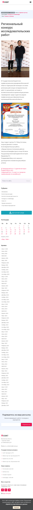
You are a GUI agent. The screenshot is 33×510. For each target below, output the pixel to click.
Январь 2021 (5, 403)
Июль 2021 (4, 389)
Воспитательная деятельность (10, 196)
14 (15, 230)
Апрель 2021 (5, 396)
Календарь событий (8, 477)
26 (6, 234)
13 (10, 230)
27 (10, 234)
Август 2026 (5, 249)
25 (2, 234)
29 (19, 234)
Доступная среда (18, 213)
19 (6, 232)
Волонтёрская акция (7, 194)
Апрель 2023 (5, 341)
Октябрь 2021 (5, 382)
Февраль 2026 (5, 262)
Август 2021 (5, 387)
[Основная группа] (2, 490)
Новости (4, 201)
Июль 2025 (4, 279)
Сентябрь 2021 (5, 384)
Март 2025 (4, 288)
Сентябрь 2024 (5, 302)
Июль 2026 (4, 251)
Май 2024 (4, 311)
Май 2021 (4, 394)
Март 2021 (4, 398)
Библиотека (6, 471)
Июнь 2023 (4, 336)
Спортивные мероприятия (8, 205)
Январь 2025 (5, 292)
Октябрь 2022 (5, 354)
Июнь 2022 (4, 364)
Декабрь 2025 (5, 267)
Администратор (23, 12)
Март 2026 (4, 260)
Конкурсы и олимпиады (14, 14)
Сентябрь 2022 (5, 357)
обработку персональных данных (16, 504)
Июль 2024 (4, 306)
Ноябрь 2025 (5, 269)
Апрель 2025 (5, 285)
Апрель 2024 (5, 313)
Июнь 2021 (4, 391)
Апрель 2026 (5, 258)
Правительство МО (8, 458)
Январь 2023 (5, 348)
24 (28, 232)
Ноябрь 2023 (5, 325)
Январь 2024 (5, 320)
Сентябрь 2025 (5, 274)
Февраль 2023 (5, 345)
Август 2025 (5, 276)
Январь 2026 (5, 265)
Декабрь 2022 (5, 350)
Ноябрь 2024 (5, 297)
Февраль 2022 (5, 373)
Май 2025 (4, 283)
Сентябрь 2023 (5, 329)
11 (2, 230)
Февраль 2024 (5, 318)
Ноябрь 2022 (5, 352)
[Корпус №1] (6, 490)
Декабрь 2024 (5, 295)
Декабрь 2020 (5, 405)
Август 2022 (5, 359)
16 (24, 230)
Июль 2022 (4, 361)
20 (10, 232)
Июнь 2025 (4, 281)
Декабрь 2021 (5, 377)
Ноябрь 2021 (5, 380)
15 (19, 230)
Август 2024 (5, 304)
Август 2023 (5, 331)
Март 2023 (4, 343)
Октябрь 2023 (5, 327)
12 (6, 230)
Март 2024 (4, 315)
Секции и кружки (7, 474)
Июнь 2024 (4, 308)
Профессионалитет (7, 203)
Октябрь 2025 (5, 272)
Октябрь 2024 (5, 299)
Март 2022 (4, 371)
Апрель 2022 (5, 368)
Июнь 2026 (4, 253)
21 (15, 232)
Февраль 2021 (5, 401)
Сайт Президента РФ (8, 452)
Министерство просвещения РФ (11, 455)
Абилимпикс (5, 191)
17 (28, 230)
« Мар (3, 239)
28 (15, 234)
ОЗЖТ (6, 2)
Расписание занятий (8, 468)
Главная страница (9, 16)
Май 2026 (4, 256)
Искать (28, 181)
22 (19, 232)
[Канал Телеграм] (9, 490)
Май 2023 (4, 338)
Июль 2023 (4, 334)
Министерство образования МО (11, 461)
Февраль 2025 (5, 290)
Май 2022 (4, 366)
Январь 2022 (5, 375)
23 (24, 232)
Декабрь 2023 (5, 322)
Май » (7, 239)
